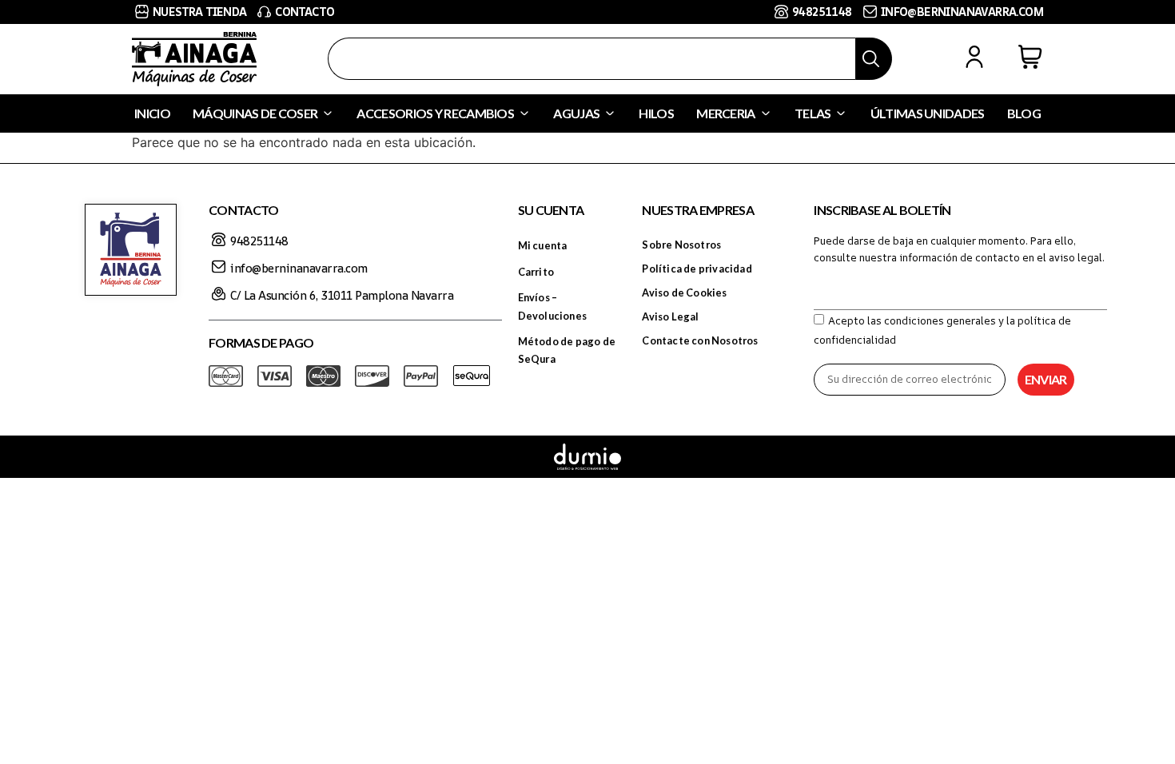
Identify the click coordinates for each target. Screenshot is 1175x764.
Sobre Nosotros (681, 244)
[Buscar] (873, 59)
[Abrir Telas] (840, 113)
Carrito (536, 271)
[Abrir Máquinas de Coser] (327, 113)
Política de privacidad (696, 268)
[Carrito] (1030, 57)
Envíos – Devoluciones (552, 306)
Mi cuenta (543, 245)
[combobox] (592, 59)
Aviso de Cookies (684, 292)
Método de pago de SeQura (566, 350)
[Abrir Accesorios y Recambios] (524, 113)
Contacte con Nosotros (700, 340)
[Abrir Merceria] (765, 113)
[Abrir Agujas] (609, 113)
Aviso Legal (670, 316)
